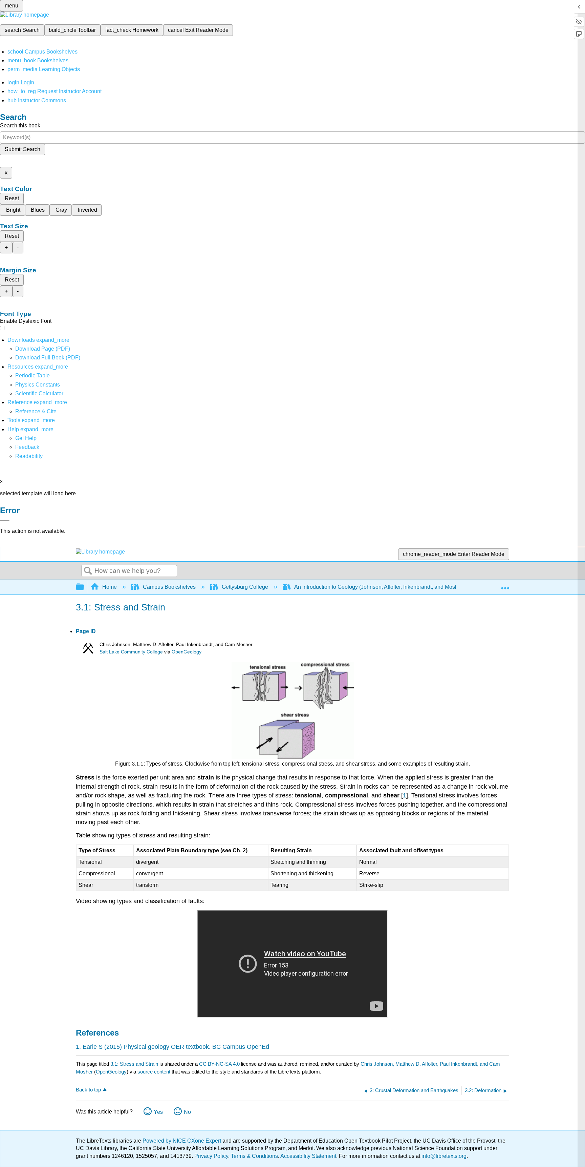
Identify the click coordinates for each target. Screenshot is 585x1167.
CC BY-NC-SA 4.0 (219, 1064)
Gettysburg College (244, 587)
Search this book (20, 125)
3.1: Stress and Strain (134, 1064)
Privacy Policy (211, 1156)
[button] (27, 447)
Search (88, 571)
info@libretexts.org (443, 1156)
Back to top (88, 1089)
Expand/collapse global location (505, 585)
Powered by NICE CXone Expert (182, 1141)
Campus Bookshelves (169, 587)
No (187, 1112)
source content (153, 1072)
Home (109, 587)
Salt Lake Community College (131, 651)
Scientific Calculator (39, 393)
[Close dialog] (4, 520)
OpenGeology (186, 651)
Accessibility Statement (308, 1156)
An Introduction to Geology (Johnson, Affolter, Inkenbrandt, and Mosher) (379, 587)
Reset (12, 198)
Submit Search (22, 149)
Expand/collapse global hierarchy (84, 587)
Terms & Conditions (254, 1156)
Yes (158, 1112)
